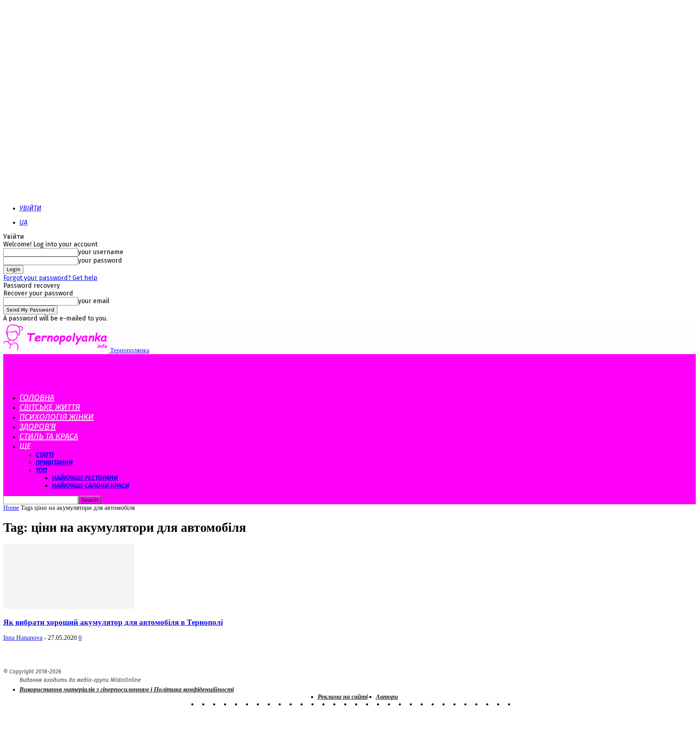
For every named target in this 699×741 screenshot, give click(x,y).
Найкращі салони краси (90, 485)
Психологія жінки (56, 417)
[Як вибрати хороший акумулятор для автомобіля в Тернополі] (68, 606)
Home (11, 507)
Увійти (30, 208)
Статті (45, 455)
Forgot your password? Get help (50, 278)
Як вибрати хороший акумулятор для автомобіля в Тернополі (113, 622)
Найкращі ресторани (85, 478)
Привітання (54, 462)
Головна (36, 397)
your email (93, 301)
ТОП (41, 470)
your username (100, 252)
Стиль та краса (48, 436)
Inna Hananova (22, 637)
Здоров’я (37, 426)
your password (100, 260)
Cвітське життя (49, 407)
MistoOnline (125, 680)
